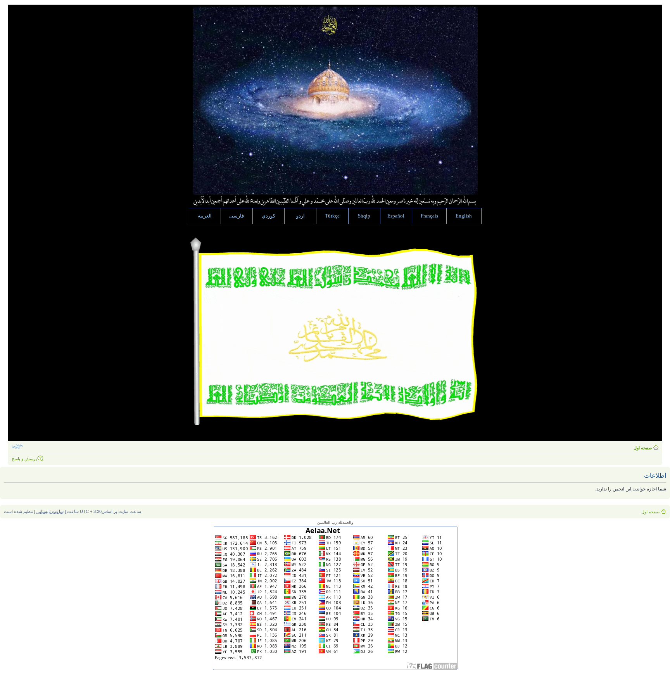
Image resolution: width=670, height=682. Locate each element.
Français (429, 216)
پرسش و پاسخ (24, 458)
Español (395, 216)
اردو (300, 216)
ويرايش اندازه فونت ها (17, 446)
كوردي (268, 216)
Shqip (364, 216)
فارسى (236, 216)
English (464, 216)
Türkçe (332, 216)
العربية (205, 216)
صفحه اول (643, 447)
